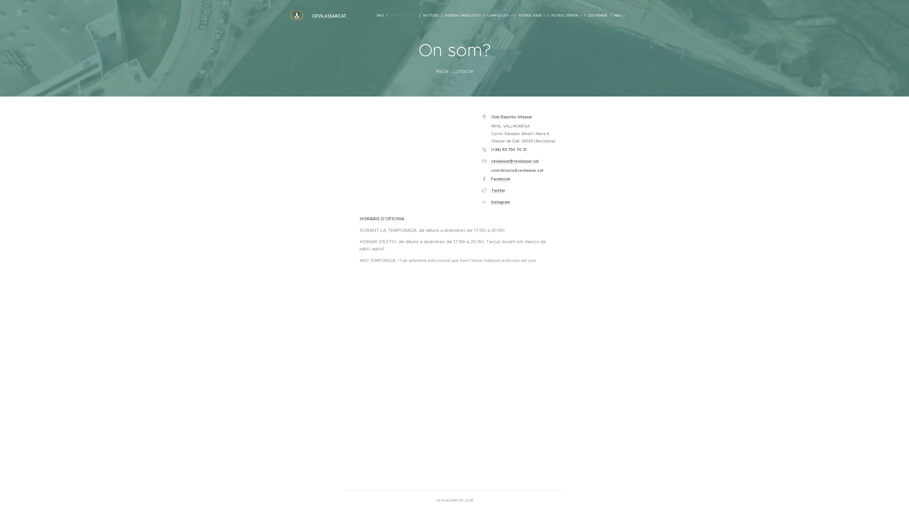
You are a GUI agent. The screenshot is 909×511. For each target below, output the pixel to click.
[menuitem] (382, 15)
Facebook (500, 178)
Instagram (500, 202)
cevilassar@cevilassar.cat (515, 161)
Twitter (498, 190)
